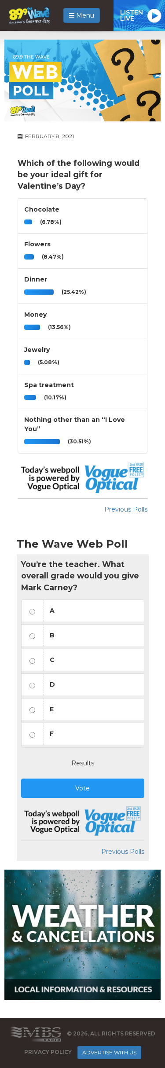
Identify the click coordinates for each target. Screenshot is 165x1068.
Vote (82, 788)
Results (82, 763)
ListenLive (131, 15)
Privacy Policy (48, 1052)
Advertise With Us (109, 1052)
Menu (84, 15)
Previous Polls (125, 509)
